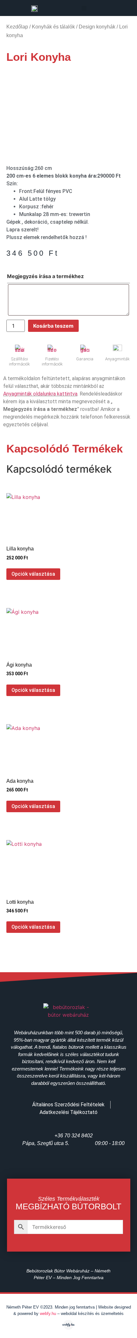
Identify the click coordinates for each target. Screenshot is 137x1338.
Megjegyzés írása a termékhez (45, 276)
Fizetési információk (52, 361)
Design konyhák (97, 26)
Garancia (84, 359)
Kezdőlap (17, 26)
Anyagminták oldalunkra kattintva (40, 394)
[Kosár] (118, 9)
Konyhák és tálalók (53, 26)
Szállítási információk (19, 361)
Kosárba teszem (53, 326)
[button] (84, 8)
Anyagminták (117, 359)
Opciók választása (33, 574)
